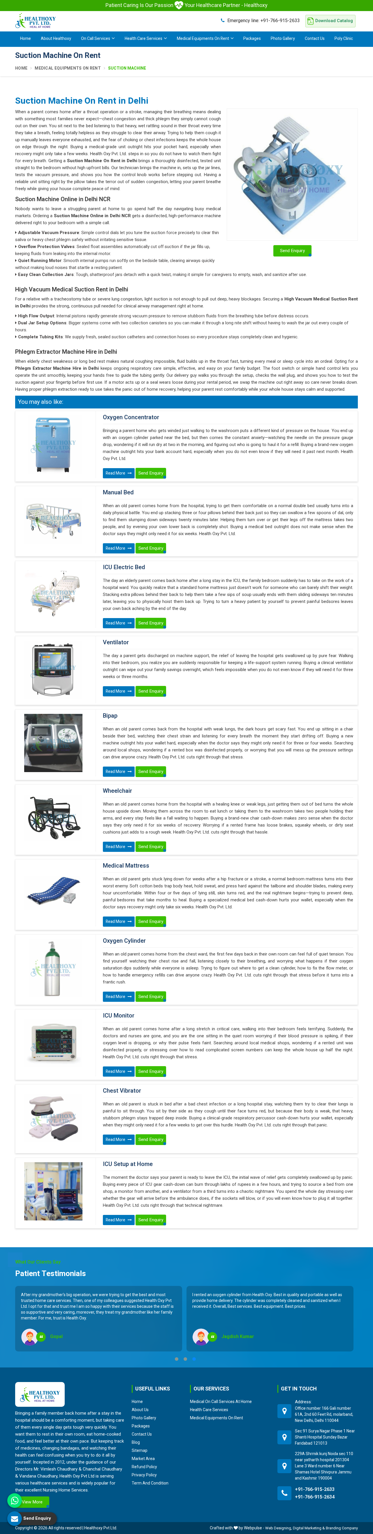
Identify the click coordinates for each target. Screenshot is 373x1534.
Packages (252, 39)
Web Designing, (278, 1528)
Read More (116, 473)
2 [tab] (185, 1359)
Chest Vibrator (122, 1090)
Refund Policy (144, 1466)
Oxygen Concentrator (131, 417)
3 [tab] (194, 1359)
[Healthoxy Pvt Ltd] (35, 20)
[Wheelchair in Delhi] (53, 818)
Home (25, 39)
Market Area (143, 1458)
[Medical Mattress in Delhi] (53, 893)
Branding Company (342, 1528)
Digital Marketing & (309, 1528)
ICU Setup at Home (128, 1164)
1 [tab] (176, 1359)
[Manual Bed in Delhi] (53, 520)
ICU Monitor (118, 1015)
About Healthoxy (56, 39)
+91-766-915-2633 (263, 20)
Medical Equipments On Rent (203, 39)
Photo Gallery (283, 39)
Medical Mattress (126, 865)
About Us (140, 1409)
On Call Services (95, 39)
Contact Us (315, 39)
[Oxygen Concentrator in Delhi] (53, 444)
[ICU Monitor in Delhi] (53, 1043)
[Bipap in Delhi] (53, 743)
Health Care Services (143, 39)
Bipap (110, 715)
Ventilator (116, 642)
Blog (136, 1442)
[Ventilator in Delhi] (53, 670)
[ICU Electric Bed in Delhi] (53, 594)
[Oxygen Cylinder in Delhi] (53, 968)
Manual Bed (118, 492)
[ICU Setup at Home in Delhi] (53, 1191)
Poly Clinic (344, 39)
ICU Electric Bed (124, 567)
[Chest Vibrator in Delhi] (53, 1118)
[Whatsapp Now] (14, 1500)
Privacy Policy (144, 1475)
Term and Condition (150, 1483)
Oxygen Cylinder (124, 940)
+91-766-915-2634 (315, 1497)
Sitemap (139, 1450)
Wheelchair (117, 791)
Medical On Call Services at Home (221, 1401)
